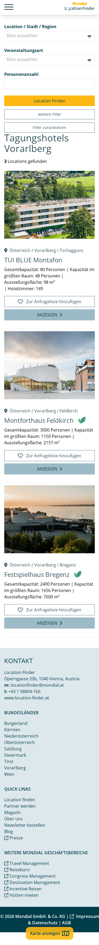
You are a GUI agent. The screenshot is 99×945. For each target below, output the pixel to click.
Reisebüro (19, 870)
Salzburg (13, 749)
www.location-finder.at (26, 698)
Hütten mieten (23, 895)
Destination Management (34, 882)
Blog (8, 831)
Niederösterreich (21, 736)
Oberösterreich (19, 742)
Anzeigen (47, 315)
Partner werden (20, 806)
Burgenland (15, 723)
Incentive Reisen (25, 889)
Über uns (13, 819)
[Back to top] (87, 933)
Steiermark (15, 755)
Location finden (19, 800)
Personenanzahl (21, 74)
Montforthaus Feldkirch (39, 420)
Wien (9, 774)
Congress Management (32, 876)
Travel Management (28, 863)
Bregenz (68, 565)
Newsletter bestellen (24, 825)
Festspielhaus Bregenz (36, 574)
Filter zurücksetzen (49, 127)
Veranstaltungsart (23, 50)
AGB (66, 923)
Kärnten (12, 730)
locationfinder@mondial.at (37, 685)
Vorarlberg (45, 250)
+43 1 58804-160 (24, 691)
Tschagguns (71, 250)
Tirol (8, 761)
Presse (15, 838)
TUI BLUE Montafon (33, 259)
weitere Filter (49, 114)
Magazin (12, 812)
